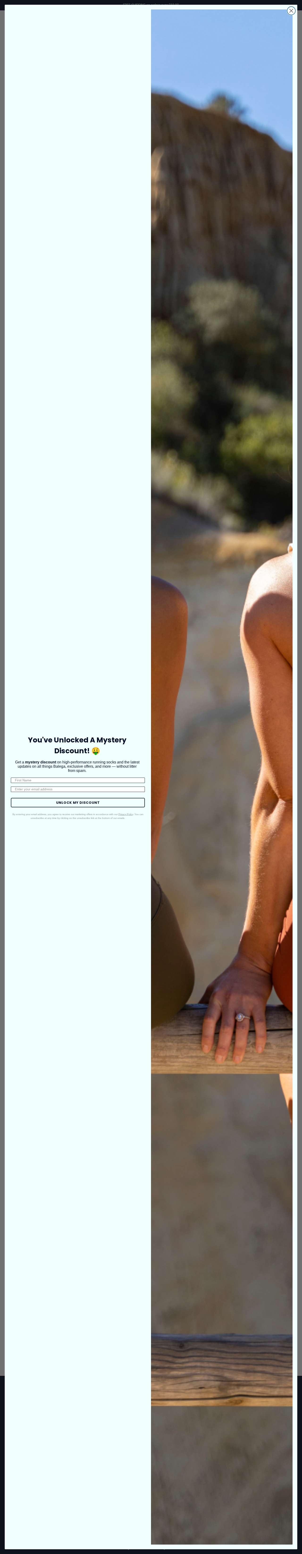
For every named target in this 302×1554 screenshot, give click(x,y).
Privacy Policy (125, 814)
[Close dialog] (291, 11)
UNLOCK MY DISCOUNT (78, 802)
